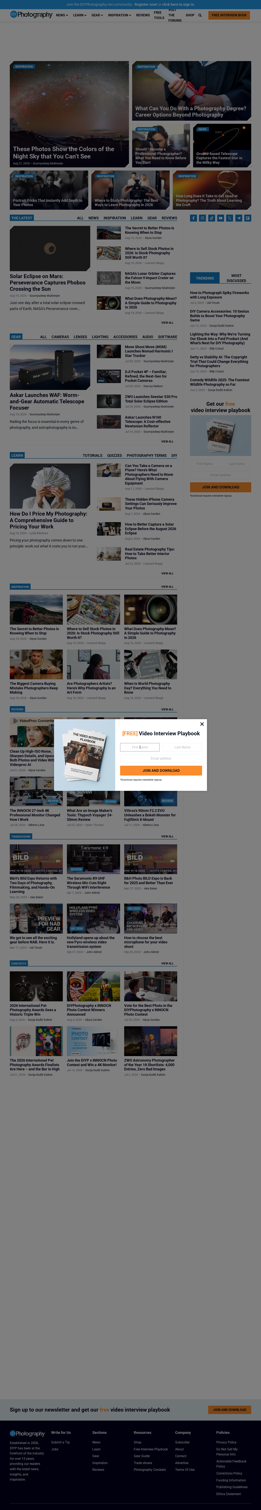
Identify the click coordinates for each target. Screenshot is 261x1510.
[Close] (202, 724)
